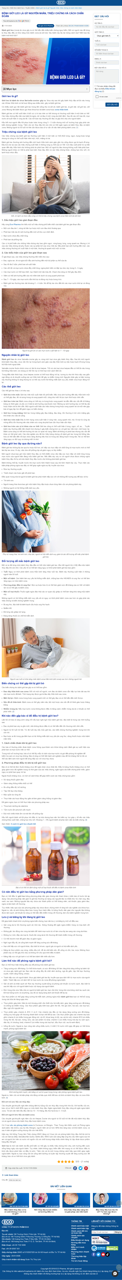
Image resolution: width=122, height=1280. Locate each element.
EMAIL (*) (98, 59)
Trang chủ (5, 8)
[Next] (119, 1203)
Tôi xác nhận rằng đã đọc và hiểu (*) (105, 88)
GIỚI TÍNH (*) (99, 32)
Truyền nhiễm (30, 8)
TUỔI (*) (97, 41)
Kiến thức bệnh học (17, 8)
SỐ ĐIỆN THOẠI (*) (101, 50)
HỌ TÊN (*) (98, 23)
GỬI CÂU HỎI (112, 105)
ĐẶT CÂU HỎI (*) (100, 68)
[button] (115, 1273)
